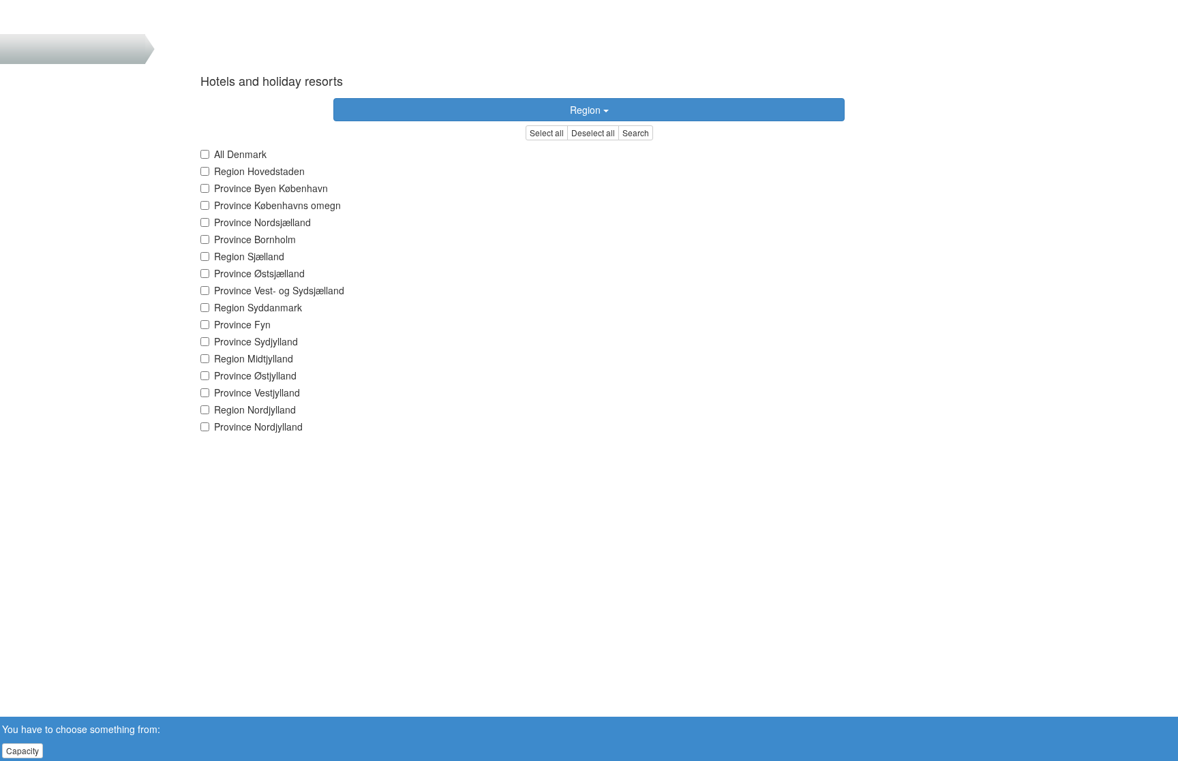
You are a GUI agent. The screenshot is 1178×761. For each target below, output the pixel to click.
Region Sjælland (249, 256)
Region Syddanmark (258, 307)
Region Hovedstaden (259, 171)
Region (586, 110)
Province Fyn (242, 324)
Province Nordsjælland (262, 222)
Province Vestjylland (257, 392)
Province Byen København (271, 188)
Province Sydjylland (256, 341)
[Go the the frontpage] (33, 17)
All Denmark (240, 154)
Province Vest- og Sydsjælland (279, 290)
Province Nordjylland (258, 426)
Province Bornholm (255, 239)
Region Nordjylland (255, 409)
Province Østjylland (255, 375)
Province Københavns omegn (277, 205)
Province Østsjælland (259, 273)
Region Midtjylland (253, 358)
